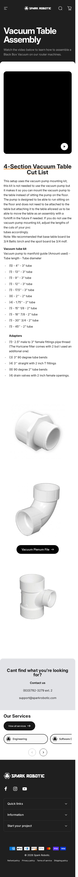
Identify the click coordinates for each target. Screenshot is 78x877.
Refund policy (13, 860)
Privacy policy (28, 860)
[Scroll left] (32, 752)
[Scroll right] (43, 752)
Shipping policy (61, 860)
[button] (64, 146)
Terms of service (44, 860)
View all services (17, 726)
